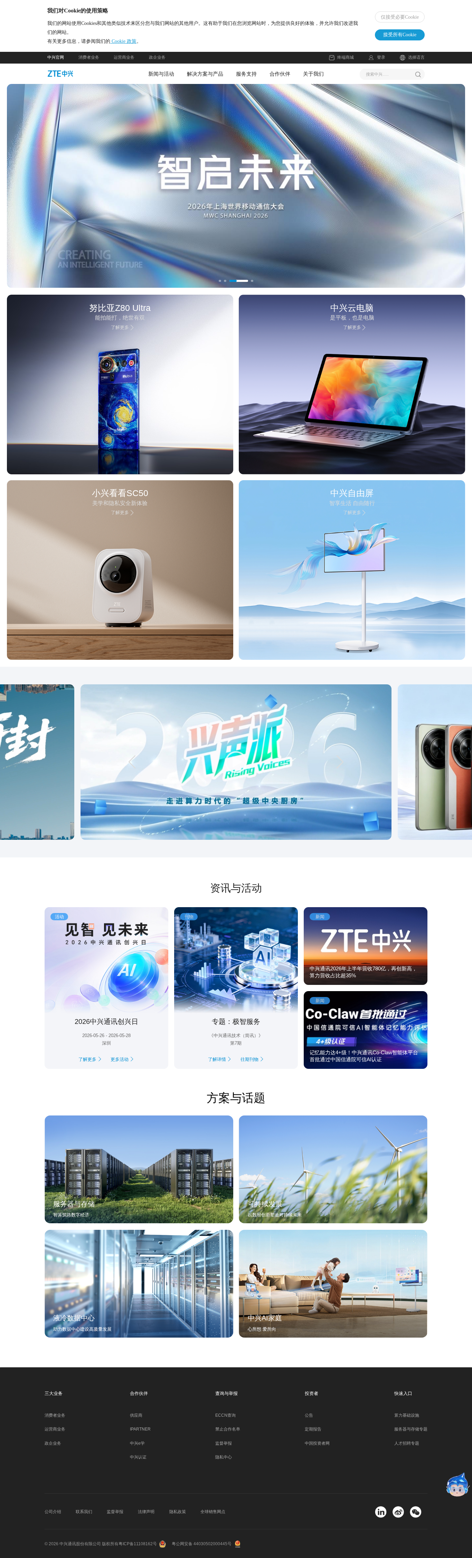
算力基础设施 (406, 1415)
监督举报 (223, 1443)
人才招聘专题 (406, 1443)
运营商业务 (124, 57)
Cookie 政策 (123, 41)
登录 (381, 57)
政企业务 (157, 57)
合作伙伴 (280, 74)
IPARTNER (140, 1429)
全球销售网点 (212, 1511)
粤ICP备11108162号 (138, 1543)
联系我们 (84, 1511)
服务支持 (246, 74)
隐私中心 (223, 1457)
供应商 (136, 1415)
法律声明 (146, 1511)
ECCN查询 (225, 1415)
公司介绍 (53, 1511)
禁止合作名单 (227, 1429)
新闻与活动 (161, 74)
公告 (309, 1415)
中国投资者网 (317, 1443)
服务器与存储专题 (410, 1429)
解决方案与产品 (205, 74)
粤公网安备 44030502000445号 (202, 1543)
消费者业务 (88, 57)
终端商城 (345, 57)
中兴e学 (137, 1443)
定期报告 (313, 1429)
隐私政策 (177, 1511)
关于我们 (313, 74)
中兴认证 (138, 1457)
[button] (50, 186)
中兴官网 (55, 57)
